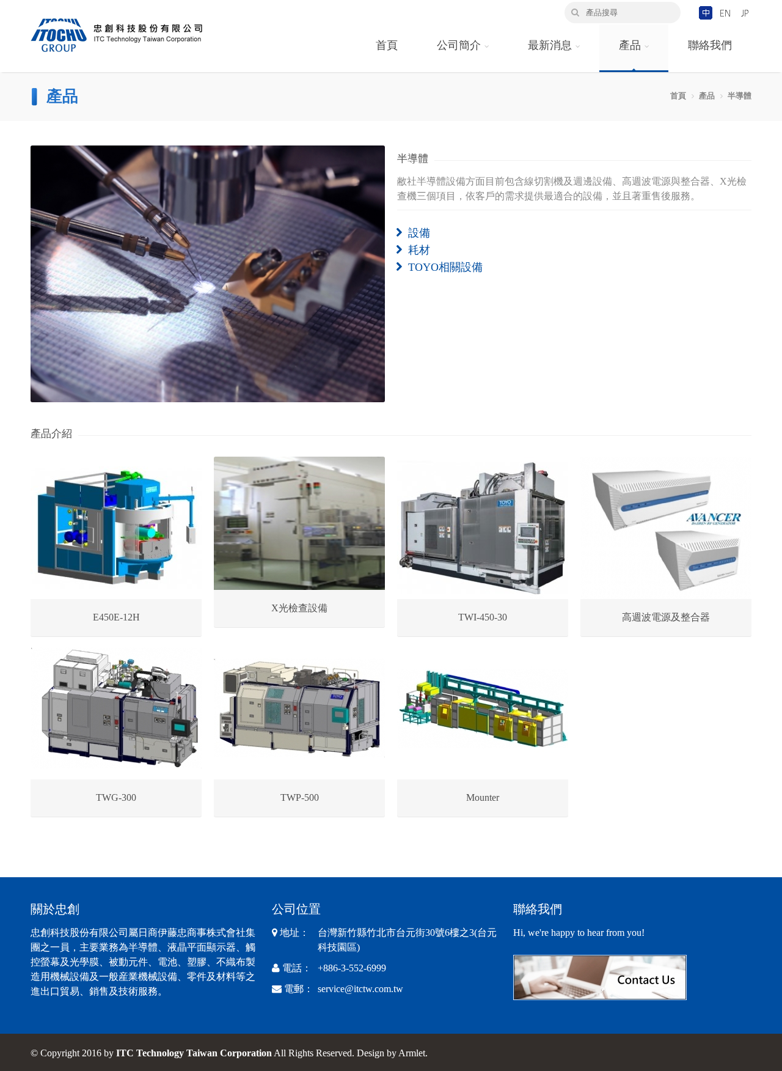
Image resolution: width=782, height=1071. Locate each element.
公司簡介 (459, 45)
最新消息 (550, 45)
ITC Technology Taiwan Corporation (194, 1053)
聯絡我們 (710, 45)
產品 (630, 45)
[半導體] (208, 273)
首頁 (387, 45)
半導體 (739, 95)
